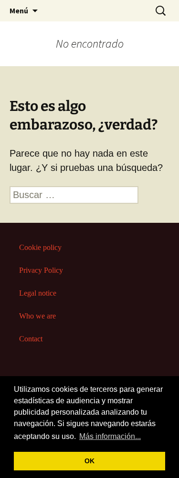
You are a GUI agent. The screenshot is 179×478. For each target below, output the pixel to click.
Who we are (37, 316)
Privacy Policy (41, 270)
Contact (30, 339)
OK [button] (89, 461)
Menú (19, 10)
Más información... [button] (110, 436)
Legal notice (37, 293)
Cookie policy (40, 247)
